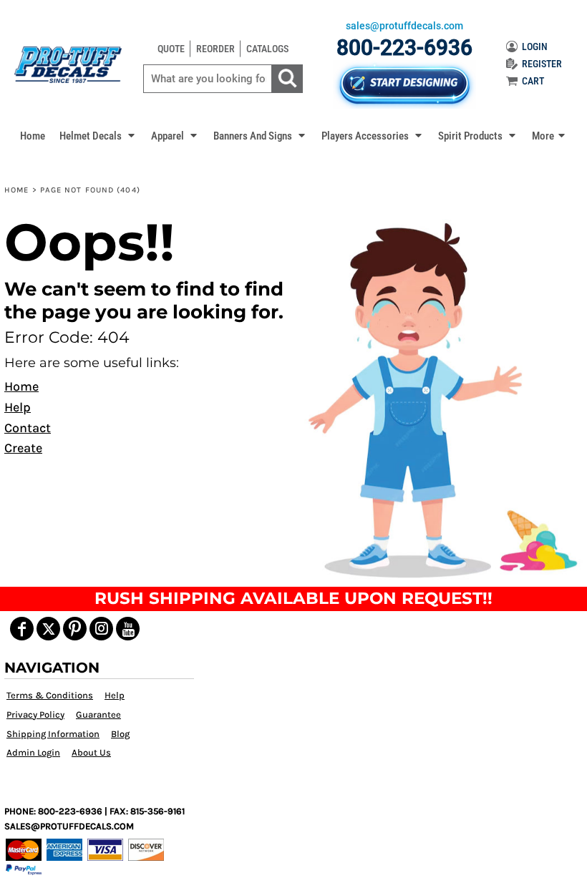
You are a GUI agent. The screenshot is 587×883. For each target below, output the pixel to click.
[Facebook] (22, 628)
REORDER (215, 48)
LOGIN (535, 46)
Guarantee (98, 714)
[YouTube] (128, 628)
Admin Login (33, 752)
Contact (27, 428)
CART (533, 81)
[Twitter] (48, 628)
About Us (91, 752)
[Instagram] (101, 628)
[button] (98, 135)
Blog (120, 733)
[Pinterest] (75, 628)
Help (17, 407)
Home (16, 190)
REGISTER (542, 63)
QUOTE (171, 48)
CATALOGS (267, 48)
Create (23, 448)
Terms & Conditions (49, 695)
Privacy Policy (35, 714)
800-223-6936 (404, 47)
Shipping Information (53, 733)
